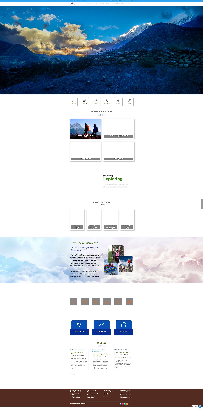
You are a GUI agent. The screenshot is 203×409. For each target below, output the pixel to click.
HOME (87, 3)
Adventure (73, 356)
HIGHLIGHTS (119, 0)
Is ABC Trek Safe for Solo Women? (77, 353)
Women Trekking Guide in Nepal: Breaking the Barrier (101, 354)
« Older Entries (73, 374)
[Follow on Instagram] (123, 404)
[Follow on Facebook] (120, 404)
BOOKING (128, 3)
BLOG (132, 3)
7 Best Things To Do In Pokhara (123, 352)
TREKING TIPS (112, 0)
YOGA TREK (97, 3)
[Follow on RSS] (127, 404)
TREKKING (91, 3)
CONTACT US (131, 0)
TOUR (103, 3)
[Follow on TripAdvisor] (125, 404)
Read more (84, 277)
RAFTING (122, 3)
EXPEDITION (108, 3)
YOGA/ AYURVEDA (116, 3)
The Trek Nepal (75, 355)
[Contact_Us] (200, 406)
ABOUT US (125, 0)
